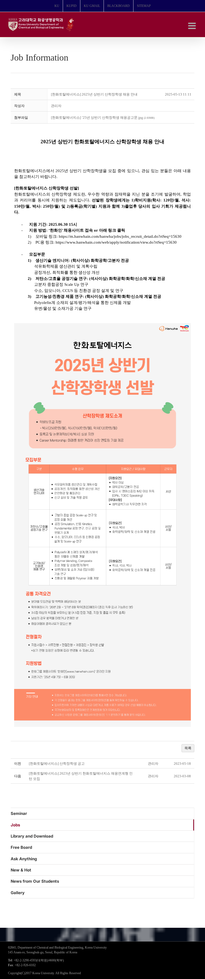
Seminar (19, 813)
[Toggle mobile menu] (192, 25)
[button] (56, 106)
